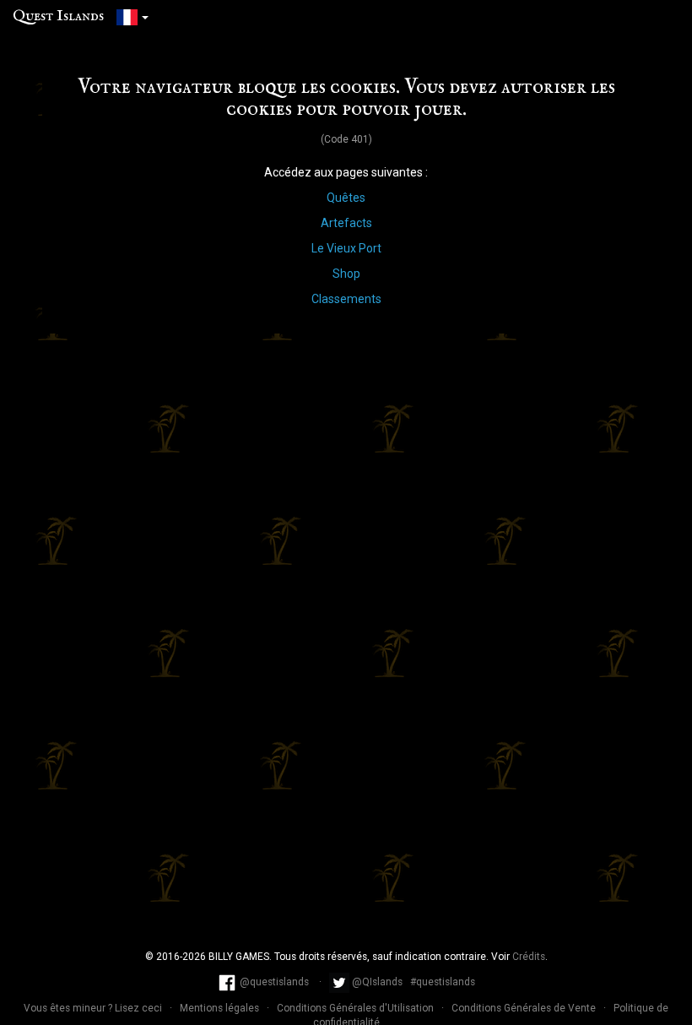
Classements (346, 299)
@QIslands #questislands (412, 982)
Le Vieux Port (346, 248)
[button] (132, 17)
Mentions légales (221, 1008)
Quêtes (346, 197)
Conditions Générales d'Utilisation (356, 1008)
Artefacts (346, 223)
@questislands (274, 982)
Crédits (528, 957)
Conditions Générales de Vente (524, 1008)
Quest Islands (58, 16)
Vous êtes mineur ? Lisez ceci (94, 1008)
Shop (346, 273)
